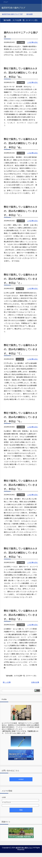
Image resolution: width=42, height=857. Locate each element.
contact (21, 779)
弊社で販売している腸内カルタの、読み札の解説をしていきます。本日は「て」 (21, 349)
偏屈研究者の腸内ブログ (13, 8)
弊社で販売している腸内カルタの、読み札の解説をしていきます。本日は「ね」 (21, 72)
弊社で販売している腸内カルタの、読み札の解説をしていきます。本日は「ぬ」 (21, 143)
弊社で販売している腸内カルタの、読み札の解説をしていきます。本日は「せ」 (21, 552)
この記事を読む (32, 42)
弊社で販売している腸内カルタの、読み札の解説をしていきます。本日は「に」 (21, 210)
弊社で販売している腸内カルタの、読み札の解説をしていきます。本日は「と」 (21, 278)
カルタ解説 (20, 42)
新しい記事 (7, 682)
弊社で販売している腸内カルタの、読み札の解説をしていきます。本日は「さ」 (21, 614)
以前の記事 (35, 682)
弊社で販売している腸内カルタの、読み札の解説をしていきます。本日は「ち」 (21, 417)
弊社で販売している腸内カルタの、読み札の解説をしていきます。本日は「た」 (21, 484)
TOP (12, 14)
